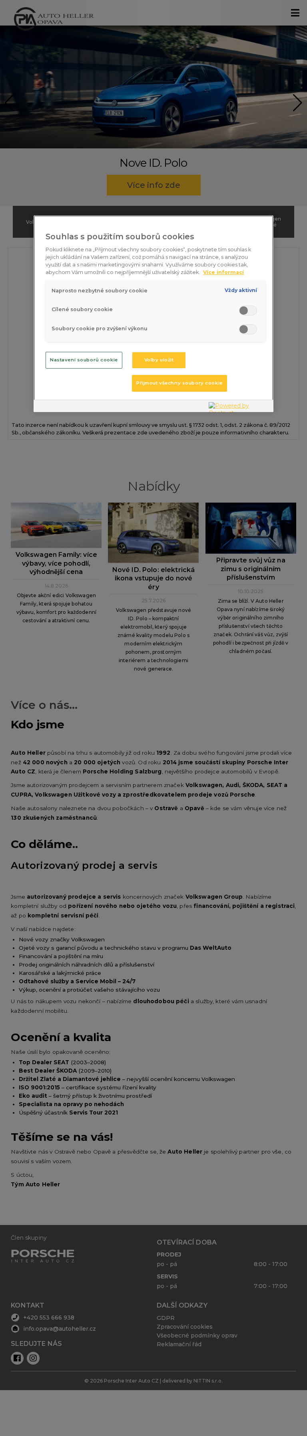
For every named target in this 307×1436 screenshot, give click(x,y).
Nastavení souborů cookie (84, 360)
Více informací (223, 272)
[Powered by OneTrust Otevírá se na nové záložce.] (239, 407)
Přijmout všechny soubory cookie (179, 383)
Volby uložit (159, 360)
